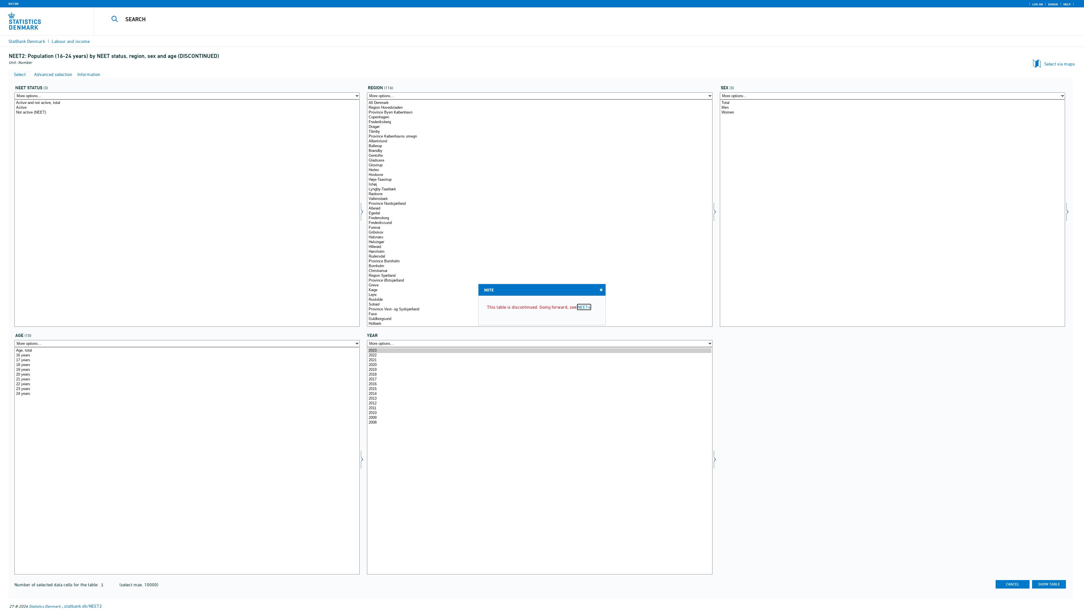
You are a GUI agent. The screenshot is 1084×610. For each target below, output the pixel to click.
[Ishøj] (539, 184)
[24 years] (187, 393)
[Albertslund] (539, 141)
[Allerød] (539, 208)
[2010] (539, 413)
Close (601, 290)
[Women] (892, 112)
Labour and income (71, 41)
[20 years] (187, 374)
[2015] (539, 389)
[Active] (187, 107)
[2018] (539, 374)
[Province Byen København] (539, 112)
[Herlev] (539, 170)
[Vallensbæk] (539, 199)
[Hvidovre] (539, 175)
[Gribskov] (539, 232)
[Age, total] (187, 350)
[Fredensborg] (539, 218)
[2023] (539, 350)
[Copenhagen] (539, 117)
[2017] (539, 379)
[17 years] (187, 360)
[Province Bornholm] (539, 261)
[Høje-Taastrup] (539, 179)
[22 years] (187, 384)
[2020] (539, 365)
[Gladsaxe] (539, 160)
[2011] (539, 408)
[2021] (539, 360)
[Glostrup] (539, 165)
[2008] (539, 422)
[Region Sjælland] (539, 275)
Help (1067, 4)
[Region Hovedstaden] (539, 107)
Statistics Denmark (45, 606)
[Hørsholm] (539, 251)
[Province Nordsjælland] (539, 203)
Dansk (1053, 4)
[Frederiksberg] (539, 122)
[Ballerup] (539, 146)
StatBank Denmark (26, 41)
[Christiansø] (539, 271)
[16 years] (187, 355)
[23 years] (187, 389)
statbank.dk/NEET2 (83, 606)
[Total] (892, 103)
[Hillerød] (539, 247)
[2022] (539, 355)
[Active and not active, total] (187, 103)
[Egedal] (539, 213)
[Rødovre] (539, 194)
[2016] (539, 384)
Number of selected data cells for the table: (57, 584)
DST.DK (13, 4)
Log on (1037, 4)
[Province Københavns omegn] (539, 136)
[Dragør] (539, 127)
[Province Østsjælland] (539, 280)
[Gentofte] (539, 155)
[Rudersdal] (539, 256)
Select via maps (1059, 63)
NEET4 (584, 307)
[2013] (539, 398)
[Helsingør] (539, 242)
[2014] (539, 393)
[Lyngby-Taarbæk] (539, 189)
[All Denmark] (539, 103)
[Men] (892, 107)
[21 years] (187, 379)
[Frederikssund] (539, 223)
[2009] (539, 417)
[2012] (539, 403)
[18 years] (187, 365)
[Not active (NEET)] (187, 112)
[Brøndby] (539, 151)
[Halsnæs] (539, 237)
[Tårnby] (539, 131)
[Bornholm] (539, 266)
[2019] (539, 369)
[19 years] (187, 369)
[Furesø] (539, 227)
